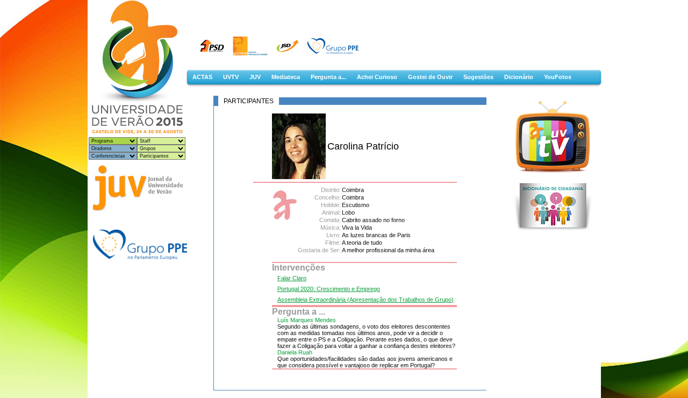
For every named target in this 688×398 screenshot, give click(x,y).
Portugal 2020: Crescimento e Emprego (328, 289)
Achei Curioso (377, 77)
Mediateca (285, 77)
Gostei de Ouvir (430, 77)
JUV (255, 77)
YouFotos (557, 77)
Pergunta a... (328, 77)
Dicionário (518, 77)
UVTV (231, 77)
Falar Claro (291, 278)
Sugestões (478, 77)
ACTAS (202, 77)
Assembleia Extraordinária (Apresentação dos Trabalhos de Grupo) (365, 299)
